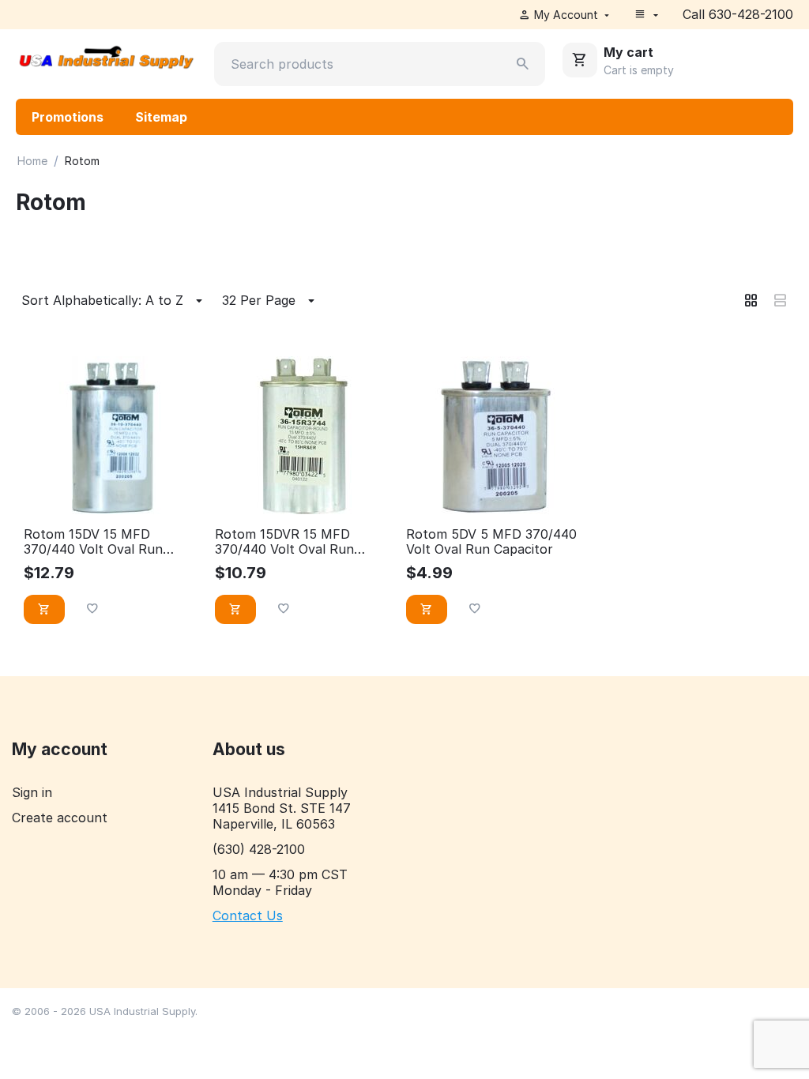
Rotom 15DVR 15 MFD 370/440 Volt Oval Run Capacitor (284, 542)
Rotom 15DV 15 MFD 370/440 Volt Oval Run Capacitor (93, 542)
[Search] (523, 64)
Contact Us (248, 915)
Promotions (67, 117)
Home (32, 160)
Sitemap (161, 117)
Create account (59, 817)
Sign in (32, 792)
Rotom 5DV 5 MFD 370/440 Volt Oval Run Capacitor (491, 542)
